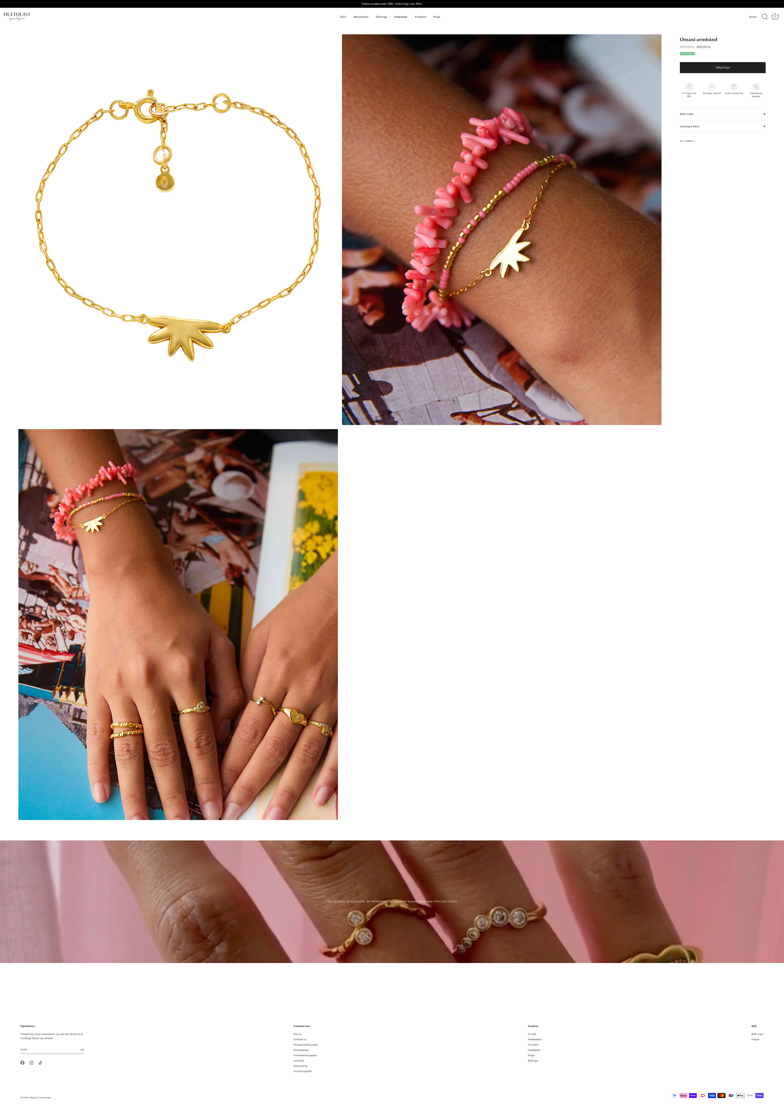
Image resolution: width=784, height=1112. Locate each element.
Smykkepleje (301, 1050)
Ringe (436, 16)
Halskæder (401, 16)
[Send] (82, 1049)
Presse (755, 1039)
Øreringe (381, 16)
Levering (299, 1060)
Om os (297, 1034)
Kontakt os (300, 1039)
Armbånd (420, 16)
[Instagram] (31, 1062)
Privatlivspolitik (303, 1071)
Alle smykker (361, 16)
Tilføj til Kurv (722, 67)
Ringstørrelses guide (306, 1044)
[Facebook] (22, 1062)
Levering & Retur (690, 126)
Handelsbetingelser (305, 1055)
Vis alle (532, 1034)
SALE (343, 16)
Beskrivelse (686, 113)
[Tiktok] (40, 1062)
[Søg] (764, 16)
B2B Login (758, 1034)
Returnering (300, 1065)
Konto (753, 16)
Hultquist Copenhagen (40, 1097)
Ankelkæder (535, 1039)
